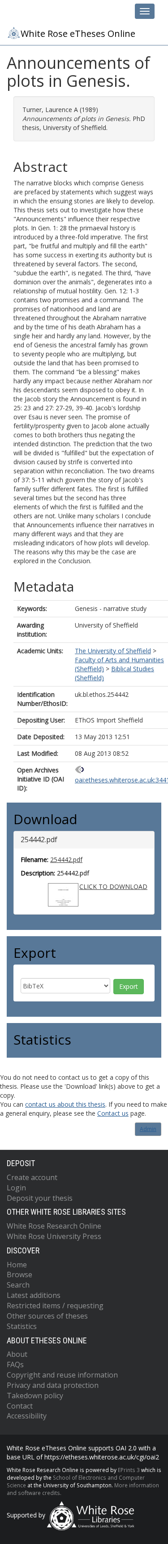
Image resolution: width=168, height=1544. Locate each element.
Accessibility (27, 1416)
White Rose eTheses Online (78, 33)
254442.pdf (66, 859)
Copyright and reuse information (62, 1375)
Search (18, 1285)
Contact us (113, 1113)
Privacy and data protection (53, 1385)
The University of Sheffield (113, 650)
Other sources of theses (47, 1316)
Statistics (22, 1326)
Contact (20, 1406)
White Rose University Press (54, 1236)
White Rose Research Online (54, 1226)
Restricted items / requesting (55, 1306)
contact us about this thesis (65, 1104)
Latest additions (33, 1295)
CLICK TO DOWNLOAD (113, 886)
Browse (19, 1274)
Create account (32, 1177)
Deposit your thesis (40, 1198)
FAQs (15, 1364)
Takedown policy (35, 1395)
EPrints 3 (129, 1469)
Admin (148, 1129)
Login (16, 1188)
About (17, 1354)
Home (17, 1265)
